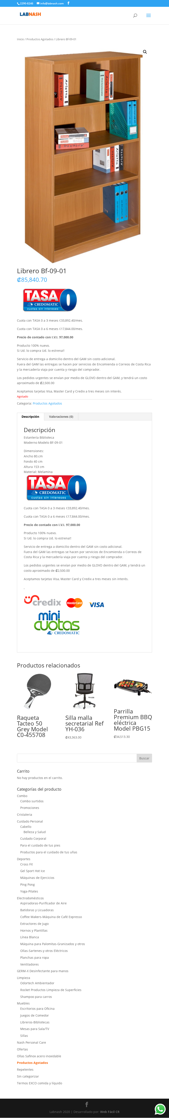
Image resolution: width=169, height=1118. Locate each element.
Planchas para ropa (34, 957)
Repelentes (25, 1069)
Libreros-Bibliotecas (35, 1022)
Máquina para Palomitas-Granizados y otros (52, 944)
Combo (22, 796)
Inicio (20, 39)
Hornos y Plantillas (34, 930)
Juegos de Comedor (34, 1015)
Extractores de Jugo (34, 924)
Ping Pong (27, 884)
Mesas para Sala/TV (34, 1029)
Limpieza (23, 978)
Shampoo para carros (36, 997)
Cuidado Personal (30, 821)
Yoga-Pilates (29, 891)
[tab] (30, 416)
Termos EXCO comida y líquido (39, 1083)
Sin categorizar (28, 1076)
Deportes (23, 859)
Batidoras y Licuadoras (37, 910)
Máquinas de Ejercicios (37, 878)
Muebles (23, 1003)
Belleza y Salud (35, 832)
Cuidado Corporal (33, 838)
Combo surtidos (32, 801)
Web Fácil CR (109, 1112)
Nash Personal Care (31, 1042)
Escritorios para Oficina (37, 1008)
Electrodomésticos (30, 898)
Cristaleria (24, 814)
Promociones (29, 808)
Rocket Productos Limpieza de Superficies (50, 990)
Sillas (24, 1036)
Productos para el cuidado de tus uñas (48, 852)
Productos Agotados (39, 39)
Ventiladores (29, 964)
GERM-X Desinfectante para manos (42, 971)
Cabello (25, 827)
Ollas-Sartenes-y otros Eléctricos (44, 951)
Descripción (30, 416)
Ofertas (22, 1049)
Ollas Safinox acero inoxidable (39, 1056)
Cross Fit (26, 864)
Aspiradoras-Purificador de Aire (43, 903)
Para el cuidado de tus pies (40, 845)
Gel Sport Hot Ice (32, 871)
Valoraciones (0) (61, 416)
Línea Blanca (29, 937)
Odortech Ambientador (37, 983)
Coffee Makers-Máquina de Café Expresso (51, 917)
